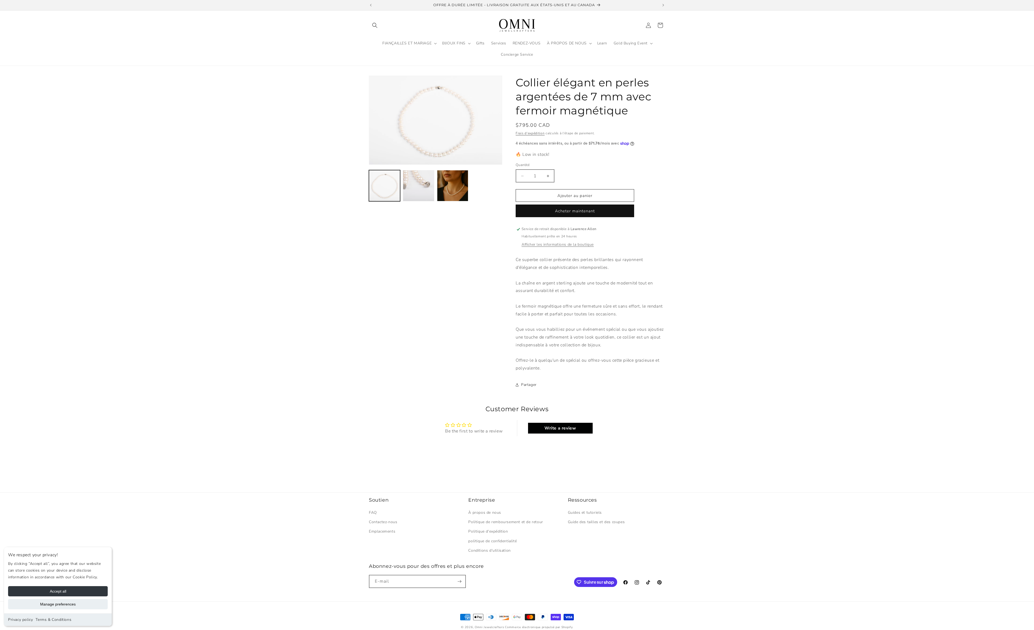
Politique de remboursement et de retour (505, 522)
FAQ (373, 512)
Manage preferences (58, 604)
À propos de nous (484, 512)
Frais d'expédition (530, 133)
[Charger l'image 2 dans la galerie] (418, 185)
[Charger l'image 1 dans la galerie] (384, 185)
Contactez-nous (383, 522)
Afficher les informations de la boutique (558, 244)
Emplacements (382, 531)
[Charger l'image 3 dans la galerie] (452, 185)
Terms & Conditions (53, 619)
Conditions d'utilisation (489, 550)
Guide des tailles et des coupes (596, 522)
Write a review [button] (560, 428)
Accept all (58, 591)
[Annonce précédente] (371, 5)
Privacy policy (20, 619)
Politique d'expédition (488, 531)
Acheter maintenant (575, 211)
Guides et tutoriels (585, 512)
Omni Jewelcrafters (489, 627)
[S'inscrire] (459, 581)
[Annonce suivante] (663, 5)
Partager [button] (529, 384)
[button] (375, 25)
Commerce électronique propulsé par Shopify (539, 627)
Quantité (523, 165)
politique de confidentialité (492, 541)
